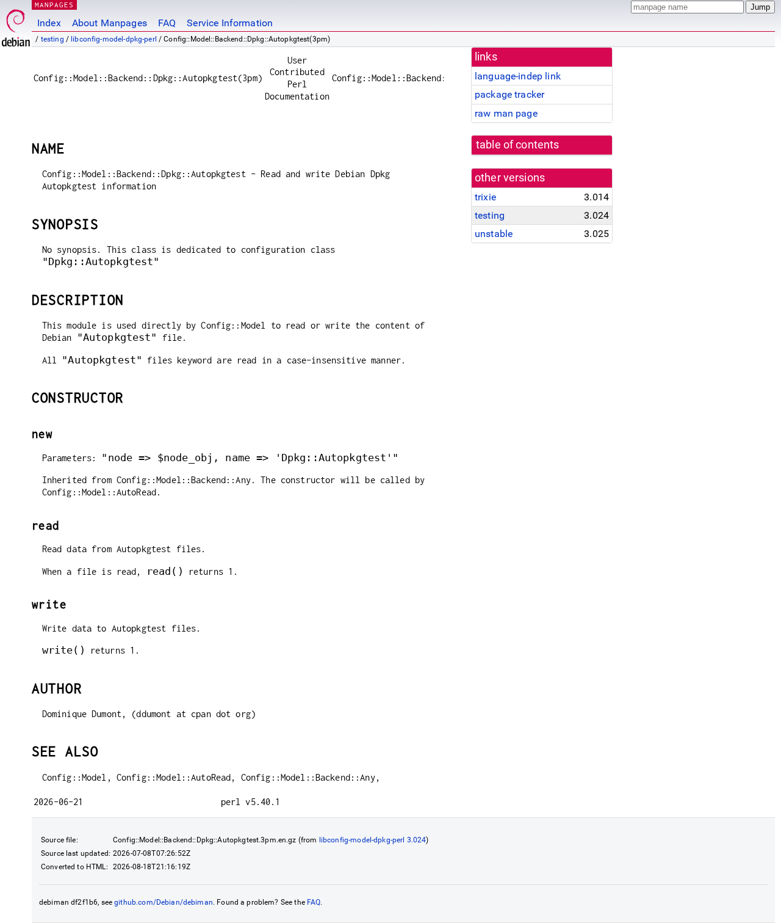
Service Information (230, 23)
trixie (485, 197)
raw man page (506, 113)
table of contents (518, 145)
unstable (494, 233)
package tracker (509, 94)
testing (52, 39)
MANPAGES (54, 5)
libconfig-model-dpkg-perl (114, 39)
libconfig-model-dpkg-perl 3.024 (372, 840)
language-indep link (518, 76)
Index (49, 23)
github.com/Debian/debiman (163, 902)
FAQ (167, 23)
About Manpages (109, 23)
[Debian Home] (16, 24)
